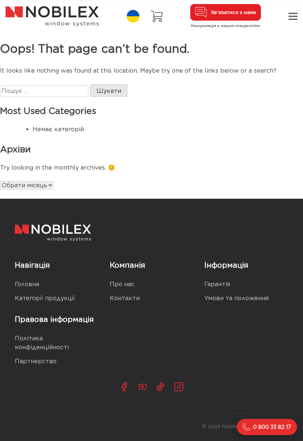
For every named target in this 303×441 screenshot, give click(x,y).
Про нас (122, 284)
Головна (27, 284)
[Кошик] (157, 16)
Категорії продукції (45, 298)
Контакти (125, 298)
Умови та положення (236, 298)
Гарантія (217, 284)
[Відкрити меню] (293, 16)
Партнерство (36, 361)
